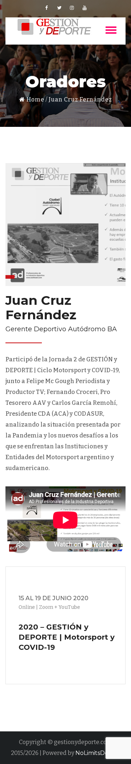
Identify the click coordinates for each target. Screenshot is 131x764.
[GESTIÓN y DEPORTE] (54, 26)
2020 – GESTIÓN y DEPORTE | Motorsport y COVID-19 (67, 637)
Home (34, 99)
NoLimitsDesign (97, 753)
